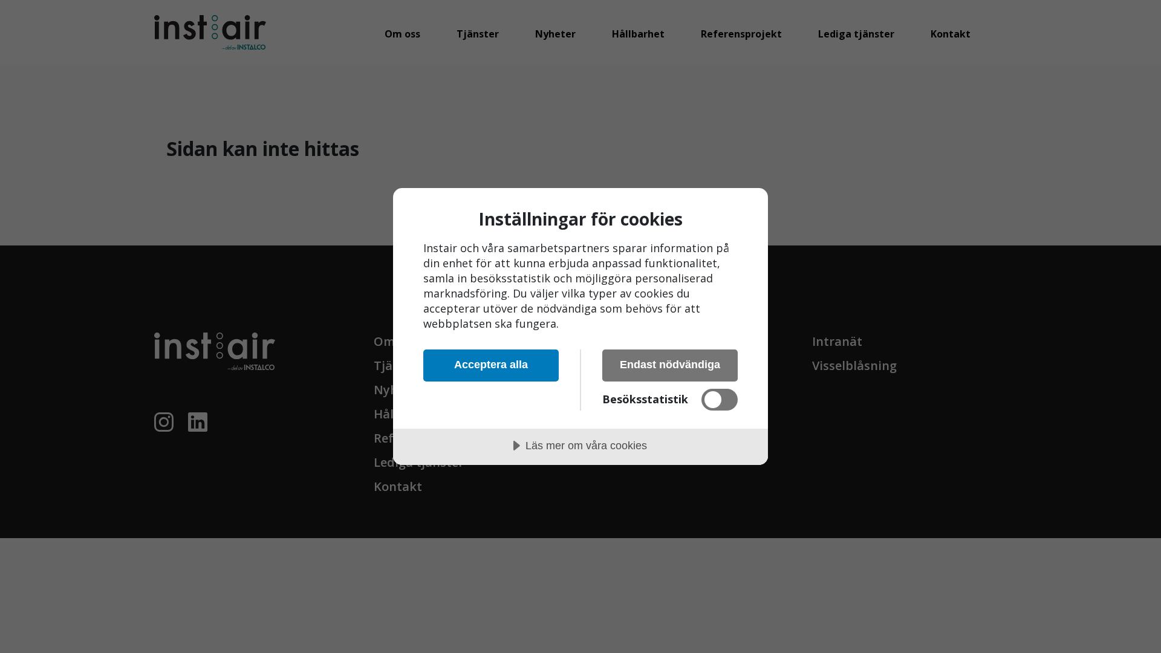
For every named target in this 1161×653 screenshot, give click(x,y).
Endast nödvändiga (670, 365)
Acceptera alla (491, 365)
